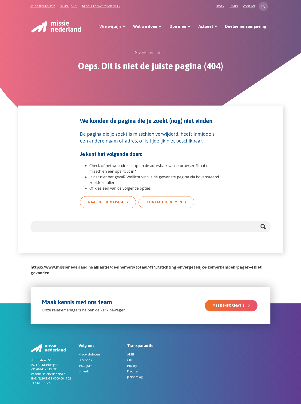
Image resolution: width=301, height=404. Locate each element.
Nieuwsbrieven (89, 354)
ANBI (130, 354)
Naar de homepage (106, 202)
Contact (249, 6)
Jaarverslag (135, 377)
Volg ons (86, 345)
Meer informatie (229, 305)
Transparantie (140, 345)
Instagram (85, 365)
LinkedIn (85, 371)
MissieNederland (147, 53)
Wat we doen (145, 26)
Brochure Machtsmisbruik (101, 6)
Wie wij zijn (110, 26)
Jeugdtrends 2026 (43, 6)
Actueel (205, 26)
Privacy (132, 365)
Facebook (85, 360)
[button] (263, 6)
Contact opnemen (164, 202)
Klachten (133, 371)
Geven (220, 6)
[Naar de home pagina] (56, 26)
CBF (129, 360)
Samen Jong (68, 6)
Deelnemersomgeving (245, 26)
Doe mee (178, 26)
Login (234, 6)
